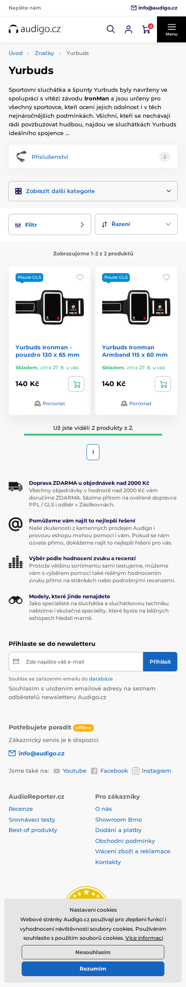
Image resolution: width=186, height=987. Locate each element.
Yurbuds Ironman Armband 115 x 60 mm (135, 351)
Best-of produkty (33, 829)
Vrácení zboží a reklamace (132, 851)
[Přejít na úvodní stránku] (35, 30)
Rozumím (93, 968)
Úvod (15, 53)
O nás (103, 808)
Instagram (156, 770)
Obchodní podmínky (125, 840)
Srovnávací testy (32, 819)
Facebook (114, 770)
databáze (101, 679)
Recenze (21, 808)
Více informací (144, 938)
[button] (111, 29)
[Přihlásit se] (128, 29)
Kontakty (108, 861)
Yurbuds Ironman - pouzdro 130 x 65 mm (48, 351)
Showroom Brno (118, 819)
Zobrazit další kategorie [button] (60, 190)
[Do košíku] (76, 384)
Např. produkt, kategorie (65, 56)
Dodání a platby (118, 829)
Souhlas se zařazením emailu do (61, 679)
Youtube (75, 770)
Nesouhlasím (93, 952)
